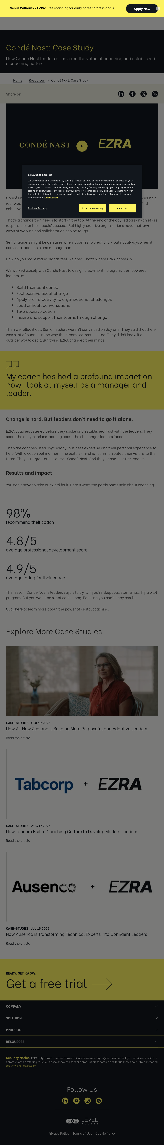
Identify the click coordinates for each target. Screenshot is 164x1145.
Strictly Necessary (92, 208)
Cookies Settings (37, 208)
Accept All (122, 208)
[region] (82, 191)
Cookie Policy (51, 197)
